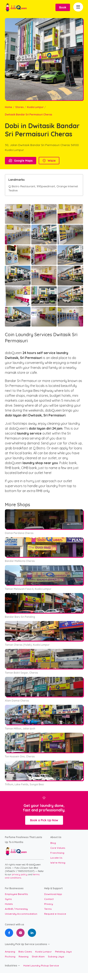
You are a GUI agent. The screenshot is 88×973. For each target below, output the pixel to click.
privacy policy (20, 874)
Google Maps (21, 160)
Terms (48, 908)
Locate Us (56, 857)
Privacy (48, 903)
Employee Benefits (16, 894)
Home (8, 107)
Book (62, 7)
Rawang (23, 956)
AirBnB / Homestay (16, 908)
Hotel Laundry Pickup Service (41, 965)
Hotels (9, 903)
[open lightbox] (17, 214)
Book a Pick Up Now (44, 820)
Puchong (10, 956)
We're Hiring (57, 862)
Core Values (57, 847)
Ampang (10, 951)
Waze (49, 160)
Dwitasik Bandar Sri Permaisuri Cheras (28, 114)
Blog (53, 842)
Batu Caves (25, 951)
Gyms (8, 899)
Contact (49, 899)
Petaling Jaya (63, 951)
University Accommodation (21, 913)
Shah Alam (38, 956)
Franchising (57, 852)
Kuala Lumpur (35, 107)
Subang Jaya (56, 956)
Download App (53, 894)
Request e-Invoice (55, 913)
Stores (19, 107)
